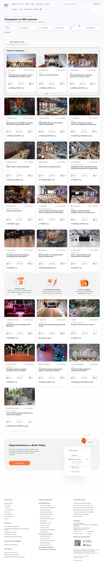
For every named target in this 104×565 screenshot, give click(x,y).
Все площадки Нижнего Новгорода (47, 549)
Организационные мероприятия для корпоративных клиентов (16, 529)
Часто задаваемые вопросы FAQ (11, 526)
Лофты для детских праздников (47, 529)
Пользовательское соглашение (11, 554)
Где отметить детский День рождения (82, 503)
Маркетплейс (7, 505)
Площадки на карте (19, 42)
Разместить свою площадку (10, 544)
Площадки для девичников (46, 514)
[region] (52, 73)
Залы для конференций (45, 536)
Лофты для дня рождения (46, 512)
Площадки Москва (16, 16)
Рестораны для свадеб (45, 516)
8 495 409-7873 (77, 531)
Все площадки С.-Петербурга (46, 534)
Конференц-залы (44, 531)
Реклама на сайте (8, 514)
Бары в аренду (43, 520)
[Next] (98, 73)
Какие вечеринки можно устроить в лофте (83, 509)
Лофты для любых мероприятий (47, 507)
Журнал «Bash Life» (8, 516)
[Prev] (6, 73)
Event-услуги (7, 512)
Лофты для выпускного (45, 545)
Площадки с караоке (45, 525)
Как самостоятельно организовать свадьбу (83, 512)
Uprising (80, 560)
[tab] (47, 93)
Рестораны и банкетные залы (47, 518)
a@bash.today (90, 531)
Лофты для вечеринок (45, 509)
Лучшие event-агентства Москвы (81, 514)
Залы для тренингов (44, 538)
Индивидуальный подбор (10, 532)
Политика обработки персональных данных (14, 556)
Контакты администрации (10, 534)
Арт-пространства (44, 527)
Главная (6, 16)
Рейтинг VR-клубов (77, 516)
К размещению (19, 463)
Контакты (6, 518)
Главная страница (8, 503)
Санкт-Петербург (10, 509)
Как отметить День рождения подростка (82, 505)
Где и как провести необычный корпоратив (83, 507)
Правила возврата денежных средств (13, 536)
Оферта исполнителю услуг (10, 552)
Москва (7, 507)
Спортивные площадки (45, 505)
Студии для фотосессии (45, 523)
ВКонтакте (89, 533)
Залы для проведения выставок (47, 540)
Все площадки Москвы (44, 503)
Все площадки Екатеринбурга (46, 547)
